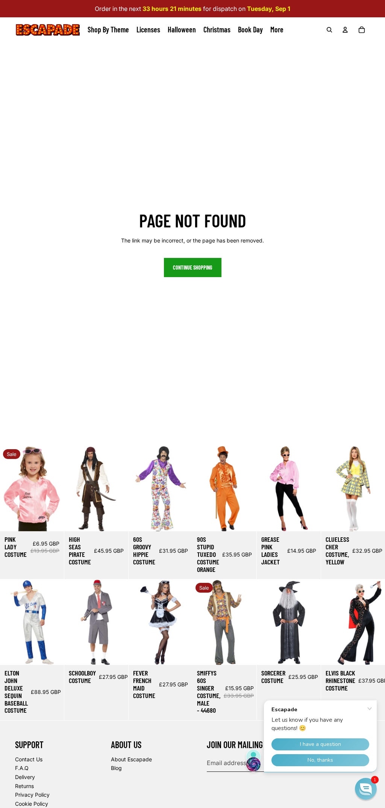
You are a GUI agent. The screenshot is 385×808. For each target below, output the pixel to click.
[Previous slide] (6, 489)
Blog (116, 768)
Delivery (25, 777)
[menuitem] (277, 29)
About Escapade (131, 759)
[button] (366, 789)
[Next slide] (58, 489)
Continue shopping (192, 267)
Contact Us (28, 759)
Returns (24, 786)
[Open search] (329, 29)
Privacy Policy (32, 794)
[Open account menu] (345, 29)
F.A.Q (22, 768)
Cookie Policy (31, 803)
